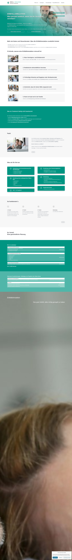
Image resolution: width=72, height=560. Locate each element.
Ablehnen (60, 557)
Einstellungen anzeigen (67, 557)
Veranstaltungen (48, 2)
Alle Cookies (55, 557)
